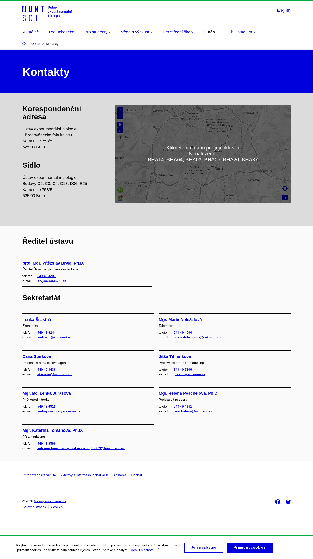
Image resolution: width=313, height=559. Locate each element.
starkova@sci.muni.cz (54, 374)
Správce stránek (34, 507)
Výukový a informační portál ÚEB (84, 475)
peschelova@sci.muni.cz (193, 411)
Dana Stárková (36, 356)
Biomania (119, 475)
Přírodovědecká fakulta (39, 475)
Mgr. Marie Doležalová (180, 319)
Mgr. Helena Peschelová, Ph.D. (189, 393)
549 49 (46, 276)
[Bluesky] (288, 501)
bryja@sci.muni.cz (51, 281)
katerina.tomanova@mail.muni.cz (63, 448)
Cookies (57, 507)
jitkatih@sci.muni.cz (189, 374)
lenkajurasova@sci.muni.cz (58, 411)
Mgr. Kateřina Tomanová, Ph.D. (52, 430)
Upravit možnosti (142, 550)
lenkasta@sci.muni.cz (54, 337)
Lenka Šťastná (36, 319)
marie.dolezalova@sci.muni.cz (197, 337)
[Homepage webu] (47, 13)
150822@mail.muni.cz (108, 448)
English (284, 10)
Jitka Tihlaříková (175, 356)
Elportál (136, 475)
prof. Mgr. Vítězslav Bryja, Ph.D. (53, 263)
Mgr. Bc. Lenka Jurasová (46, 393)
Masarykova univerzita (50, 501)
